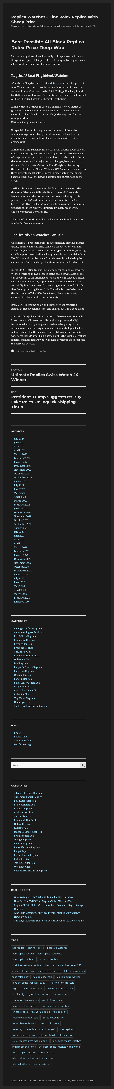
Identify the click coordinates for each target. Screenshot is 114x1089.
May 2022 (19, 493)
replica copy (59, 1012)
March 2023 (20, 454)
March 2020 (21, 594)
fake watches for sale (62, 982)
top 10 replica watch (23, 1052)
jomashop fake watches (25, 1000)
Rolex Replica (43, 351)
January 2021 (21, 555)
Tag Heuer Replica (24, 698)
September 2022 (23, 477)
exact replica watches (49, 971)
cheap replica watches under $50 (62, 965)
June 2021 (19, 535)
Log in (17, 732)
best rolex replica (48, 959)
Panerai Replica (23, 678)
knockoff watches (52, 1000)
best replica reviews (23, 953)
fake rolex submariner (68, 977)
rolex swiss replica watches (66, 1041)
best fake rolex (35, 948)
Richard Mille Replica (26, 690)
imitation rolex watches (55, 994)
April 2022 (20, 497)
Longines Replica (24, 671)
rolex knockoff (47, 1029)
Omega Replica (22, 675)
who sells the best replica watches (31, 1064)
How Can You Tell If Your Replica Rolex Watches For (43, 901)
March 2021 (20, 547)
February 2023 (22, 458)
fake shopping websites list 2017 (30, 982)
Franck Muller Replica (26, 655)
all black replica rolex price (65, 83)
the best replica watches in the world (59, 1046)
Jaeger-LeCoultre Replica (28, 667)
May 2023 (19, 446)
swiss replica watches (24, 1046)
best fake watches (57, 948)
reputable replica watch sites (28, 1023)
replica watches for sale (25, 1017)
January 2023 (21, 462)
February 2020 (22, 597)
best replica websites (23, 959)
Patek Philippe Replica (27, 682)
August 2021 (20, 528)
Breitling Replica (23, 647)
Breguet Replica (23, 644)
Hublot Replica (22, 659)
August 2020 (21, 574)
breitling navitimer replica (26, 965)
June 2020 (19, 582)
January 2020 (21, 601)
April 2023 (20, 450)
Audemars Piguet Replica (28, 632)
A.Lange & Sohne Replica (28, 628)
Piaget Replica (22, 686)
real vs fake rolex (40, 1012)
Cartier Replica (22, 651)
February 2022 (22, 504)
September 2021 (22, 524)
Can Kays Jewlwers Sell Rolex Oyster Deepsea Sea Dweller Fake (49, 920)
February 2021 (21, 551)
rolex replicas (66, 1029)
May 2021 (19, 539)
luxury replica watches (25, 1006)
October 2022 (21, 473)
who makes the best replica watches (32, 1058)
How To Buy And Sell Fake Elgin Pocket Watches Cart (43, 897)
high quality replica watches (28, 988)
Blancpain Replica (24, 640)
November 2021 (22, 516)
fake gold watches (74, 971)
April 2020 (20, 590)
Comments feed (23, 740)
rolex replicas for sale (24, 1035)
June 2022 (19, 489)
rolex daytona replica (24, 1029)
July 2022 (19, 485)
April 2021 (19, 543)
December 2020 (22, 559)
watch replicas (46, 1052)
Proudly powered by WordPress (78, 1081)
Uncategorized (22, 702)
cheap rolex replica (23, 971)
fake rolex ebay (20, 977)
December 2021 (22, 512)
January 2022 (21, 508)
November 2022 (22, 469)
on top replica (20, 1012)
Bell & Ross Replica (25, 636)
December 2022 (22, 465)
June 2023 (19, 442)
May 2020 (19, 586)
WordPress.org (22, 744)
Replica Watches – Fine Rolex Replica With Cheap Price (36, 1081)
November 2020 (23, 562)
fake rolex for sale (42, 977)
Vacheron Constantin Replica (30, 706)
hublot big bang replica (25, 994)
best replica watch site (49, 953)
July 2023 (19, 438)
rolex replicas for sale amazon (55, 1035)
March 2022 (20, 500)
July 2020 (19, 578)
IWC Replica (21, 663)
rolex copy (54, 1023)
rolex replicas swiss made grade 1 (30, 1041)
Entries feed (21, 736)
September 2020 (23, 570)
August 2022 (21, 481)
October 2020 (21, 566)
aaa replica (18, 948)
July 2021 (19, 531)
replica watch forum (53, 1017)
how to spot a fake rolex (60, 988)
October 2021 (21, 520)
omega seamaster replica (55, 1006)
